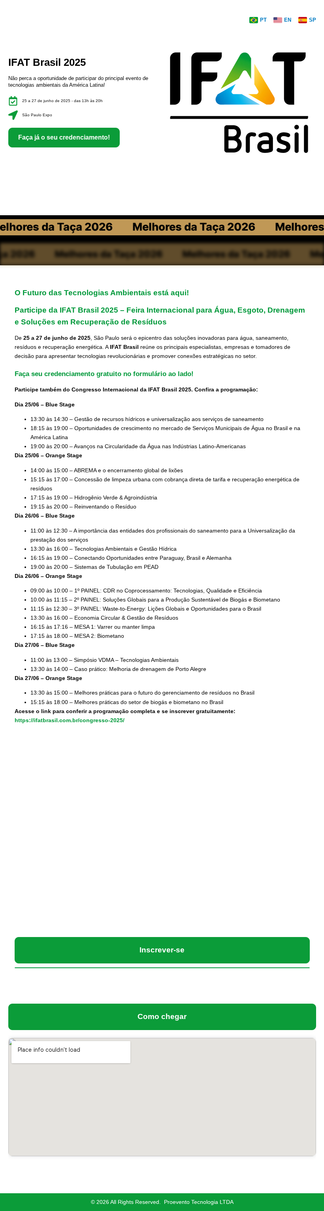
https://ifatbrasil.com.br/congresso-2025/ (69, 720)
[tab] (162, 950)
